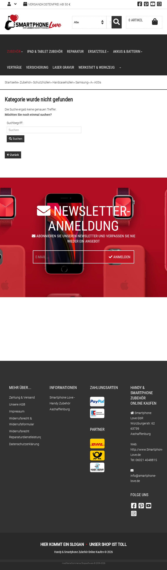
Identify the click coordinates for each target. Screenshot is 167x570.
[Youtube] (153, 5)
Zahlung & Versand (22, 397)
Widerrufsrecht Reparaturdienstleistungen (23, 434)
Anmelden (121, 257)
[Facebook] (140, 5)
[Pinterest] (146, 5)
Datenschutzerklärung (23, 444)
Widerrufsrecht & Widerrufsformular (21, 421)
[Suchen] (117, 22)
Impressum (16, 411)
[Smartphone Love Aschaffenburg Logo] (33, 22)
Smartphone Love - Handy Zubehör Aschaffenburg (62, 403)
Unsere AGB (17, 404)
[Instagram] (159, 5)
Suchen (17, 138)
